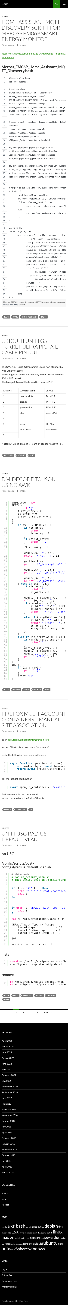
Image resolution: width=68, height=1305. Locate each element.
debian (16, 690)
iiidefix (22, 45)
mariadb (17, 1238)
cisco (34, 1226)
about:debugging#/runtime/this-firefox (29, 739)
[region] (34, 187)
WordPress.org (9, 1286)
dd (43, 1227)
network (8, 455)
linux (26, 690)
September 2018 (10, 1092)
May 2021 (6, 1080)
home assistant (29, 317)
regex (8, 1243)
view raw (61, 302)
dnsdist (4, 1233)
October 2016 (8, 1121)
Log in (4, 1269)
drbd (9, 1233)
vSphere (21, 1249)
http (39, 1232)
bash (6, 317)
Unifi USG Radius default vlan (24, 836)
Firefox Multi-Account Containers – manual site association (34, 719)
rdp (3, 1244)
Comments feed (9, 1281)
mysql (27, 1238)
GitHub (22, 304)
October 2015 (8, 1155)
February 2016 (9, 1138)
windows (36, 1248)
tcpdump (19, 1244)
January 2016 (8, 1143)
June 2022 (7, 1063)
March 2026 (8, 1046)
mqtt (43, 317)
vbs (11, 1250)
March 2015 (8, 1172)
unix (47, 690)
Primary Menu (64, 4)
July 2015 (6, 1161)
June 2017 (7, 1098)
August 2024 (8, 1058)
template (28, 1243)
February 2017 (9, 1109)
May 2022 (6, 1069)
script (5, 16)
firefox (7, 809)
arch (11, 1226)
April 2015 (7, 1166)
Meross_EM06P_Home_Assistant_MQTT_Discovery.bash (29, 302)
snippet (5, 1204)
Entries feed (7, 1275)
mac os (8, 1237)
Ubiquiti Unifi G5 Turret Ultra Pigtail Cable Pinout (30, 347)
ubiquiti (21, 455)
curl (15, 317)
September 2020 (10, 1086)
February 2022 (9, 1075)
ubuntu (37, 690)
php (42, 1238)
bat (27, 1227)
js (31, 809)
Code (5, 4)
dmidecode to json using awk (29, 482)
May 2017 (6, 1103)
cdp (30, 1227)
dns (60, 1226)
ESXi (15, 1232)
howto (5, 335)
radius (39, 995)
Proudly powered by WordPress (15, 1301)
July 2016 (6, 1126)
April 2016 (7, 1132)
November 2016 (10, 1115)
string (13, 1244)
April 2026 (7, 1040)
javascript (21, 809)
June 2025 (7, 1052)
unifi (32, 455)
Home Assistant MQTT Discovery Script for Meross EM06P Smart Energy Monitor (31, 30)
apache (4, 1227)
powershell (52, 1237)
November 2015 (10, 1149)
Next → (48, 1012)
